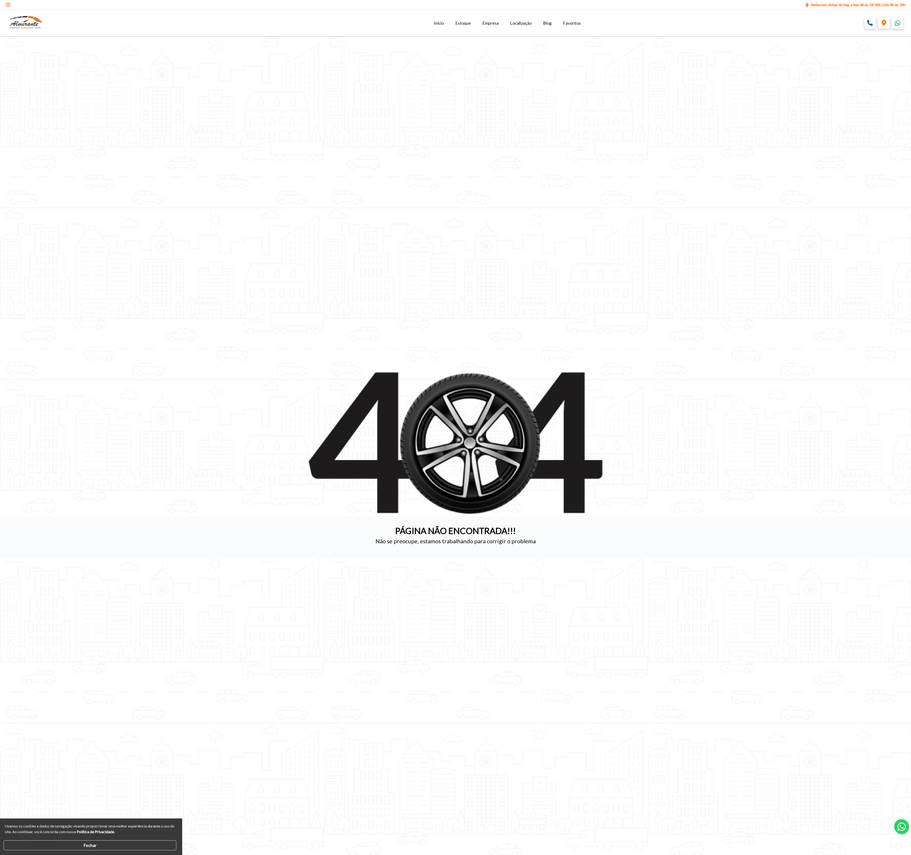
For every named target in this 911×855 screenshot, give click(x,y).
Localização (521, 23)
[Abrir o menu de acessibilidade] (8, 4)
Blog (547, 23)
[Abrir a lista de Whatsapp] (897, 23)
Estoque (463, 23)
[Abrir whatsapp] (901, 826)
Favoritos (572, 23)
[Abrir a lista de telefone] (870, 23)
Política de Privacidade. (96, 831)
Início (439, 23)
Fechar (90, 845)
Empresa (490, 23)
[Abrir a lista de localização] (884, 23)
